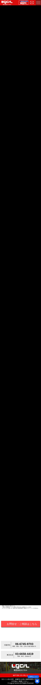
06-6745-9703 (24, 644)
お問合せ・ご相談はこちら (22, 624)
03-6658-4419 (24, 653)
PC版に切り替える (21, 675)
